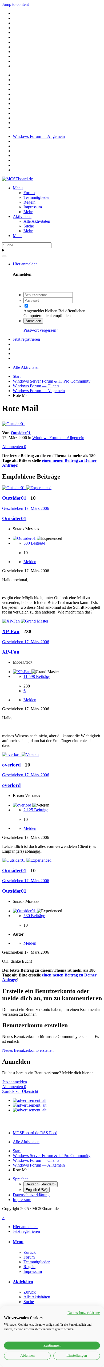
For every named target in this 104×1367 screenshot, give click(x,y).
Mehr (28, 211)
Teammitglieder (36, 197)
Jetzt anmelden (14, 1082)
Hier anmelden (26, 264)
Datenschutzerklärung (31, 1195)
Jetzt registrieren (26, 339)
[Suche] (4, 256)
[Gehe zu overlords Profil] (12, 754)
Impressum (32, 207)
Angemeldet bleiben (40, 311)
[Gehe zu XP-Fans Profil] (11, 621)
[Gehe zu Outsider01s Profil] (13, 424)
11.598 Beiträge (36, 676)
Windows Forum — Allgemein (58, 437)
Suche (28, 226)
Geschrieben (25, 508)
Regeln (29, 202)
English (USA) (36, 1190)
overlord (11, 785)
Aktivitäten (22, 216)
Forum (29, 192)
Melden (29, 561)
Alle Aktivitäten (36, 221)
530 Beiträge (34, 543)
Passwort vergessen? (40, 330)
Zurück (29, 1252)
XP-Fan (10, 652)
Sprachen (21, 1179)
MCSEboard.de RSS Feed (35, 1133)
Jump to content (15, 4)
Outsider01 (21, 433)
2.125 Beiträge (35, 810)
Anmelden (33, 321)
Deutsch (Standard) (40, 1184)
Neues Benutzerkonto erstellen (28, 1050)
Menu (18, 188)
